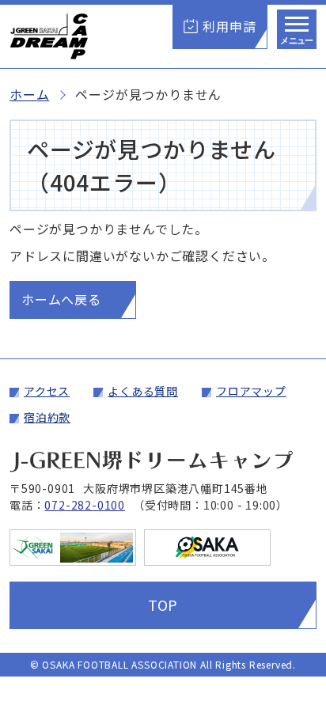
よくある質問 (143, 391)
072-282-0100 (84, 505)
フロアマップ (251, 391)
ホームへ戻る (61, 299)
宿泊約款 (47, 417)
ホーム (29, 94)
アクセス (47, 391)
